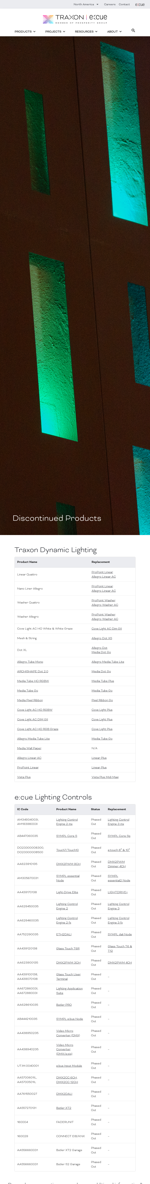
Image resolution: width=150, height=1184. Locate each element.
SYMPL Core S (66, 836)
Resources (84, 31)
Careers (110, 4)
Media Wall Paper (29, 748)
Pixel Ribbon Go (102, 700)
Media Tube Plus (103, 681)
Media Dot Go (101, 652)
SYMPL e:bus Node (69, 1019)
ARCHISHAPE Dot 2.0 (32, 671)
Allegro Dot (99, 648)
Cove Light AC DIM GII (32, 719)
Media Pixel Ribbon (30, 700)
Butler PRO (64, 1005)
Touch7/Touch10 (67, 850)
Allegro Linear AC (104, 576)
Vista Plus (24, 777)
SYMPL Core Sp (119, 836)
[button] (133, 30)
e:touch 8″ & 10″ (119, 850)
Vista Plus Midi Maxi (105, 777)
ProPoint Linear (102, 572)
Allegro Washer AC (105, 605)
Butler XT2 (63, 1108)
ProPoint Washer (103, 600)
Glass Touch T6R (67, 948)
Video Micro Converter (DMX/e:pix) (64, 1049)
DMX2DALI (64, 1094)
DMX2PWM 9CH (68, 864)
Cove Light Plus (102, 710)
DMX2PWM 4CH (120, 962)
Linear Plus (99, 758)
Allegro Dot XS (102, 638)
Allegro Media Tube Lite (108, 661)
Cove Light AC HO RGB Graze (37, 729)
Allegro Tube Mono (30, 661)
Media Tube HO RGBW (33, 681)
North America (84, 4)
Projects (53, 31)
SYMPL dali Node (120, 934)
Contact (124, 4)
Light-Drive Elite (67, 892)
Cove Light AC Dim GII (107, 628)
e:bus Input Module (69, 1066)
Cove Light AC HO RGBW (35, 710)
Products (23, 31)
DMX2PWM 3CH (68, 962)
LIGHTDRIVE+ (118, 892)
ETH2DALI (63, 934)
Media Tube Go (27, 690)
